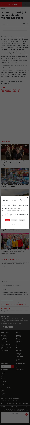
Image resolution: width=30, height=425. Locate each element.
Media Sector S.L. (17, 224)
